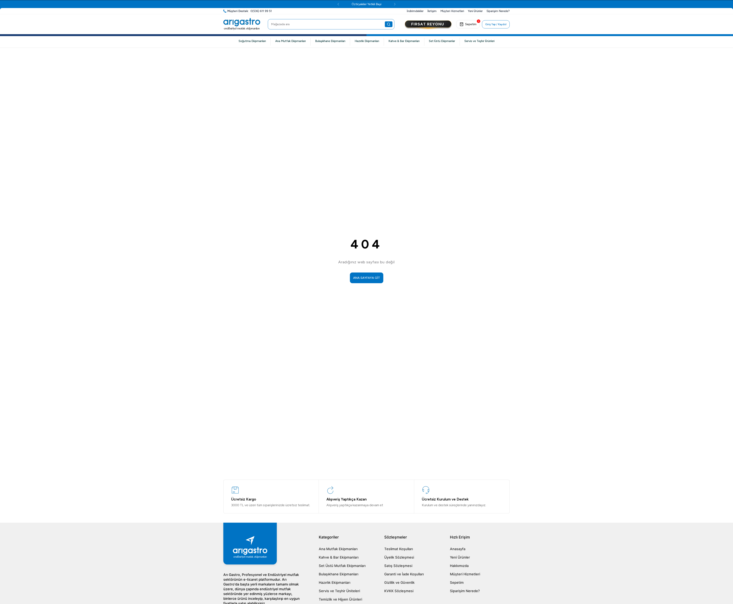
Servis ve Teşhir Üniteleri (339, 591)
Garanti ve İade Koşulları (404, 574)
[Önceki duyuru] (320, 4)
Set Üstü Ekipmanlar (442, 41)
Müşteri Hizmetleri (465, 574)
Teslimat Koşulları (398, 549)
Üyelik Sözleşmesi (399, 557)
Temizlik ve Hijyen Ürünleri (340, 599)
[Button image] (428, 25)
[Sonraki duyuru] (412, 4)
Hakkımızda (459, 566)
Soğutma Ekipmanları (252, 41)
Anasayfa (457, 549)
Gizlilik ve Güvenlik (399, 583)
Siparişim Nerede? (465, 591)
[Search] (388, 24)
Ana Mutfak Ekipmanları (290, 41)
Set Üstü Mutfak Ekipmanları (342, 566)
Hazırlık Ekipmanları (367, 41)
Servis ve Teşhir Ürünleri (479, 41)
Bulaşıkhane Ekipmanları (330, 41)
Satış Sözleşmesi (398, 566)
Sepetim (457, 583)
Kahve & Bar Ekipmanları (404, 41)
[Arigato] (241, 24)
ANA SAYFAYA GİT (366, 278)
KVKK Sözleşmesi (398, 591)
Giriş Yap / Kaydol (495, 24)
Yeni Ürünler (460, 557)
